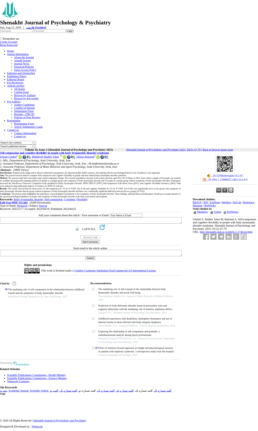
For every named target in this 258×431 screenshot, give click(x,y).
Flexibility (82, 199)
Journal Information (18, 54)
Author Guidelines (24, 104)
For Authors (13, 101)
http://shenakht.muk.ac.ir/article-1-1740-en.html (226, 231)
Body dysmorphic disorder (28, 199)
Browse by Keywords (26, 98)
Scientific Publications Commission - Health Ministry (36, 375)
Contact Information (25, 133)
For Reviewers (15, 82)
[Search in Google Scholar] (24, 157)
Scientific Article (39, 390)
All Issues (19, 88)
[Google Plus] (236, 237)
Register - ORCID (24, 114)
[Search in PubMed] (28, 157)
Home (10, 51)
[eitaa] (244, 237)
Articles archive (15, 85)
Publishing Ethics (16, 76)
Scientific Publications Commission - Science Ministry (37, 378)
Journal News (21, 63)
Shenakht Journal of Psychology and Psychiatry (59, 420)
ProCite (237, 202)
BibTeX (197, 202)
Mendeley (202, 211)
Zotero (217, 211)
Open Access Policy (25, 69)
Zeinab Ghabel (8, 156)
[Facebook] (206, 237)
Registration (13, 120)
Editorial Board (15, 79)
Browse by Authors (25, 95)
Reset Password (9, 45)
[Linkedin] (229, 237)
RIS (206, 202)
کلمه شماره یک (163, 390)
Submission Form (24, 111)
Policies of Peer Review (27, 117)
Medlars (226, 202)
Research (22, 205)
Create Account (8, 41)
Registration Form (24, 123)
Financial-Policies (24, 66)
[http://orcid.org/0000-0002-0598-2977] (64, 157)
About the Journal (24, 57)
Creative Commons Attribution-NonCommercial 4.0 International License (115, 270)
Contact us (13, 130)
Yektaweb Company (18, 381)
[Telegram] (221, 237)
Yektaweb (37, 426)
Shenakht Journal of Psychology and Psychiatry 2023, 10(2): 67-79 (163, 149)
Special (43, 205)
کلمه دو (54, 390)
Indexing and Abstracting (21, 73)
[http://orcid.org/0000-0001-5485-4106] (20, 157)
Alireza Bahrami (85, 156)
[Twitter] (213, 237)
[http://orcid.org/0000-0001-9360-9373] (98, 157)
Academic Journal (18, 390)
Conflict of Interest (24, 107)
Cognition (69, 199)
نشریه (3, 390)
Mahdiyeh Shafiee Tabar (45, 156)
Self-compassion (53, 199)
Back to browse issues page (218, 149)
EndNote (215, 202)
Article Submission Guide (28, 126)
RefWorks (210, 205)
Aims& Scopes (22, 60)
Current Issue (21, 92)
